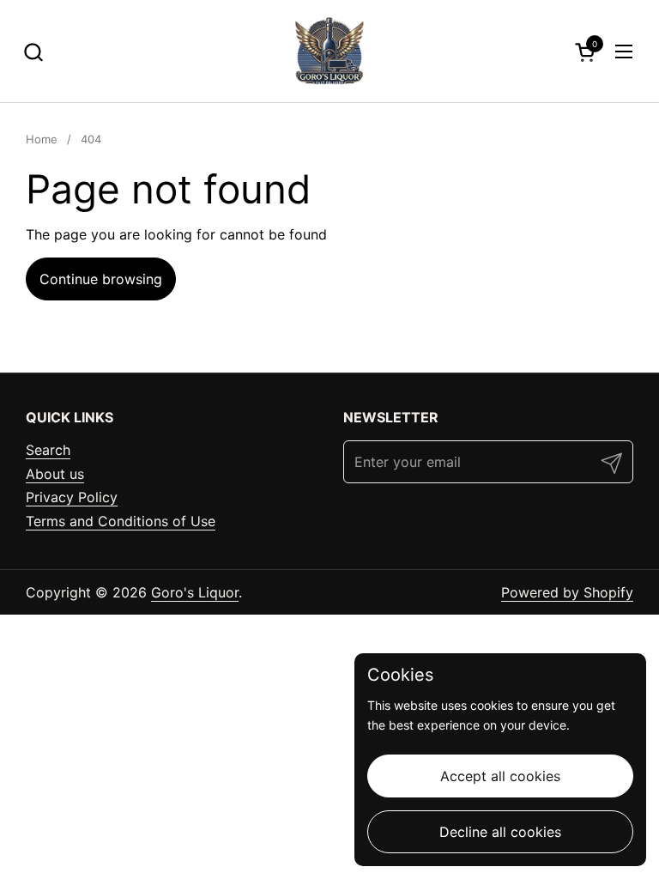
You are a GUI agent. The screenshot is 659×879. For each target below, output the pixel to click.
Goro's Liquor (195, 592)
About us (55, 473)
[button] (33, 52)
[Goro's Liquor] (329, 51)
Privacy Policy (72, 497)
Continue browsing (100, 279)
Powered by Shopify (567, 592)
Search (48, 449)
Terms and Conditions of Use (120, 521)
